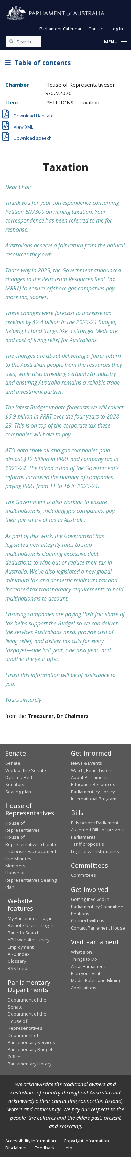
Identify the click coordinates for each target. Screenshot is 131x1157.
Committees (83, 875)
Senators (14, 784)
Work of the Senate (25, 770)
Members (15, 866)
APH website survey (28, 940)
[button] (115, 42)
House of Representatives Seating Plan (31, 879)
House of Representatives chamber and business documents (32, 844)
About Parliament (89, 777)
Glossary (17, 961)
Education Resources (93, 784)
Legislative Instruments (95, 851)
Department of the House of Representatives (27, 1021)
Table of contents (41, 62)
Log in (117, 29)
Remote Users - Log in (30, 925)
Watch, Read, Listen (91, 770)
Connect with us (87, 920)
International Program (93, 798)
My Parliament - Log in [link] (30, 918)
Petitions (80, 913)
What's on (81, 952)
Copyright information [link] (86, 1140)
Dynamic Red (18, 777)
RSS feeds (19, 968)
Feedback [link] (45, 1147)
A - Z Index (19, 954)
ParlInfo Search (24, 933)
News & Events (86, 763)
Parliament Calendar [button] (60, 29)
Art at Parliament (88, 966)
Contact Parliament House (98, 928)
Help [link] (67, 1147)
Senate (12, 763)
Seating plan (18, 791)
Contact (96, 29)
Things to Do (84, 959)
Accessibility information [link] (30, 1140)
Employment (21, 947)
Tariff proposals (87, 844)
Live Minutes (18, 859)
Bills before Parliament (94, 823)
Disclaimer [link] (16, 1147)
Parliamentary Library (93, 791)
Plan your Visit (85, 973)
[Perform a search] (11, 41)
